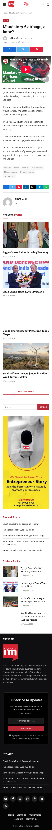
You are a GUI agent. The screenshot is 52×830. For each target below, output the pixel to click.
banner (7, 167)
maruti (25, 167)
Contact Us (31, 819)
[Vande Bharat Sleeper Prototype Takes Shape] (26, 314)
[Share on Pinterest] (36, 49)
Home (5, 13)
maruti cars (37, 167)
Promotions (35, 815)
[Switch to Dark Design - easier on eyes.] (47, 4)
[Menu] (4, 4)
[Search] (43, 4)
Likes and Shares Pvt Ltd (29, 826)
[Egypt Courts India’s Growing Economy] (26, 235)
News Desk (16, 38)
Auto (6, 20)
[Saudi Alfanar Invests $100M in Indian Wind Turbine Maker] (26, 356)
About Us (21, 815)
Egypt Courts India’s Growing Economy (26, 252)
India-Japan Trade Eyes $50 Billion (23, 291)
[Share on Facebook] (9, 49)
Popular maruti (27, 172)
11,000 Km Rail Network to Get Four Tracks (22, 550)
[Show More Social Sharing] (46, 49)
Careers (18, 819)
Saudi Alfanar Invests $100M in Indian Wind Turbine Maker (25, 375)
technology (9, 176)
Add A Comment (26, 391)
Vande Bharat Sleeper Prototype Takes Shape (24, 535)
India (16, 167)
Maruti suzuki (10, 172)
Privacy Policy (24, 738)
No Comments (11, 42)
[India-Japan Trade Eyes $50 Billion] (26, 274)
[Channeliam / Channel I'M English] (11, 4)
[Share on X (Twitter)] (23, 49)
